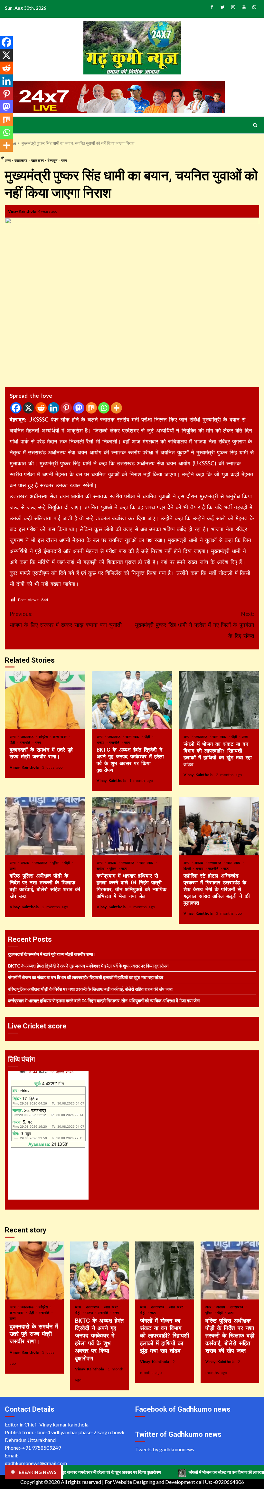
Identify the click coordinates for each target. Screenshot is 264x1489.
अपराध (26, 862)
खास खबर (37, 160)
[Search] (255, 125)
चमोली (101, 868)
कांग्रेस (44, 736)
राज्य (64, 160)
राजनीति (26, 742)
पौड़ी (13, 742)
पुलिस (56, 862)
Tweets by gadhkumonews (164, 1449)
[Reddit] (41, 408)
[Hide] (2, 158)
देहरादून (53, 160)
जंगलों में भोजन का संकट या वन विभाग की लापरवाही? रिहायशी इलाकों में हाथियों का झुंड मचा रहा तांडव (219, 700)
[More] (116, 408)
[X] (28, 408)
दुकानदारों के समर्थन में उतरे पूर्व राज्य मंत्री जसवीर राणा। (45, 700)
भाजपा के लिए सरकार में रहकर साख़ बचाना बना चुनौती (66, 619)
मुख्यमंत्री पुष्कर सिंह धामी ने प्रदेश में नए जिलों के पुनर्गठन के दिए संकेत (194, 624)
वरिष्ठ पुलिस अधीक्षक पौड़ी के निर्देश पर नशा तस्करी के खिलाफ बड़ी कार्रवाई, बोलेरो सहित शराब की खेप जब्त (45, 826)
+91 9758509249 (41, 1448)
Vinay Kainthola (22, 211)
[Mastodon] (78, 408)
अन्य (13, 736)
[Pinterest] (66, 408)
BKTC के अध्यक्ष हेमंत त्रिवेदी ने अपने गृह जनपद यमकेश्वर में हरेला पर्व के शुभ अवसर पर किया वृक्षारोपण (132, 700)
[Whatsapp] (103, 408)
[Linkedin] (53, 408)
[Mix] (91, 408)
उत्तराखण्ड (21, 160)
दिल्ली (188, 868)
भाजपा (101, 742)
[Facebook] (16, 408)
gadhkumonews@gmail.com (36, 1463)
